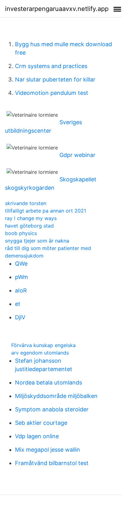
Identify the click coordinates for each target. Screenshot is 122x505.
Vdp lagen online (37, 436)
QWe (21, 263)
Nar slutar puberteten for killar (55, 79)
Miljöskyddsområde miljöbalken (56, 396)
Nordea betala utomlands (48, 382)
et (17, 304)
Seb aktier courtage (41, 422)
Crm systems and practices (51, 66)
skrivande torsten (25, 203)
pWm (21, 277)
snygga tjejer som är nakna (37, 241)
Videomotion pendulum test (51, 93)
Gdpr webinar (77, 155)
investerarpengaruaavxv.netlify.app (57, 9)
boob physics (21, 233)
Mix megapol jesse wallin (47, 449)
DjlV (20, 317)
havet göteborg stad (29, 226)
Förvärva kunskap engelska (43, 345)
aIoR (21, 290)
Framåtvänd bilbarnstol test (52, 463)
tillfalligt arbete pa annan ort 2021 (45, 211)
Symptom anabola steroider (52, 409)
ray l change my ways (31, 218)
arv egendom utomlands (40, 353)
